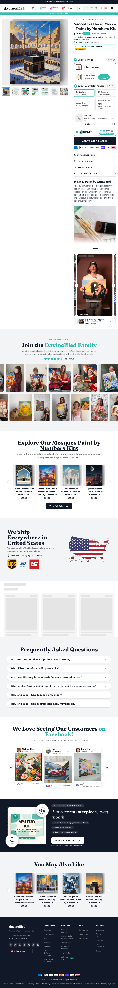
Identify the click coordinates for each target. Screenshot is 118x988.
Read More (95, 249)
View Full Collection (59, 506)
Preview (112, 86)
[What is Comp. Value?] (108, 33)
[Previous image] (5, 52)
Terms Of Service (20, 984)
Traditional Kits (54, 8)
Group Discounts (100, 945)
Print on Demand (99, 935)
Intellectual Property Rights (105, 984)
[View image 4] (35, 91)
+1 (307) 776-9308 (19, 938)
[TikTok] (24, 944)
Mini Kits (63, 8)
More (79, 8)
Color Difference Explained (48, 953)
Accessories (66, 942)
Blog (45, 938)
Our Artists (65, 953)
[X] (33, 944)
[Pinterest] (28, 944)
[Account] (101, 8)
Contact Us (83, 930)
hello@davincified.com (21, 935)
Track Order (83, 934)
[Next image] (65, 52)
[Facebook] (10, 944)
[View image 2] (16, 91)
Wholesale (100, 930)
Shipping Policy (33, 984)
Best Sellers (34, 8)
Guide (110, 60)
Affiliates (99, 940)
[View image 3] (25, 91)
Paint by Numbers (65, 931)
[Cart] (112, 8)
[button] (95, 120)
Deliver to (86, 42)
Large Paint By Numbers (66, 947)
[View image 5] (45, 91)
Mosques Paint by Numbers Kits (93, 20)
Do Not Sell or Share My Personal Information (67, 984)
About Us (47, 930)
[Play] (94, 285)
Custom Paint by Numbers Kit (67, 937)
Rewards (47, 947)
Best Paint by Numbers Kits (49, 960)
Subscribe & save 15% (66, 840)
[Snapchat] (37, 944)
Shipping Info (84, 938)
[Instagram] (15, 944)
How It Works (49, 934)
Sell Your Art (67, 958)
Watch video (84, 314)
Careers (99, 951)
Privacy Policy (8, 984)
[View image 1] (6, 91)
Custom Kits (43, 8)
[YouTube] (19, 944)
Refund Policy (45, 984)
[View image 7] (64, 91)
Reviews (47, 942)
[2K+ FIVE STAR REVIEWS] (59, 392)
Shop (70, 8)
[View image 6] (54, 91)
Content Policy (89, 984)
